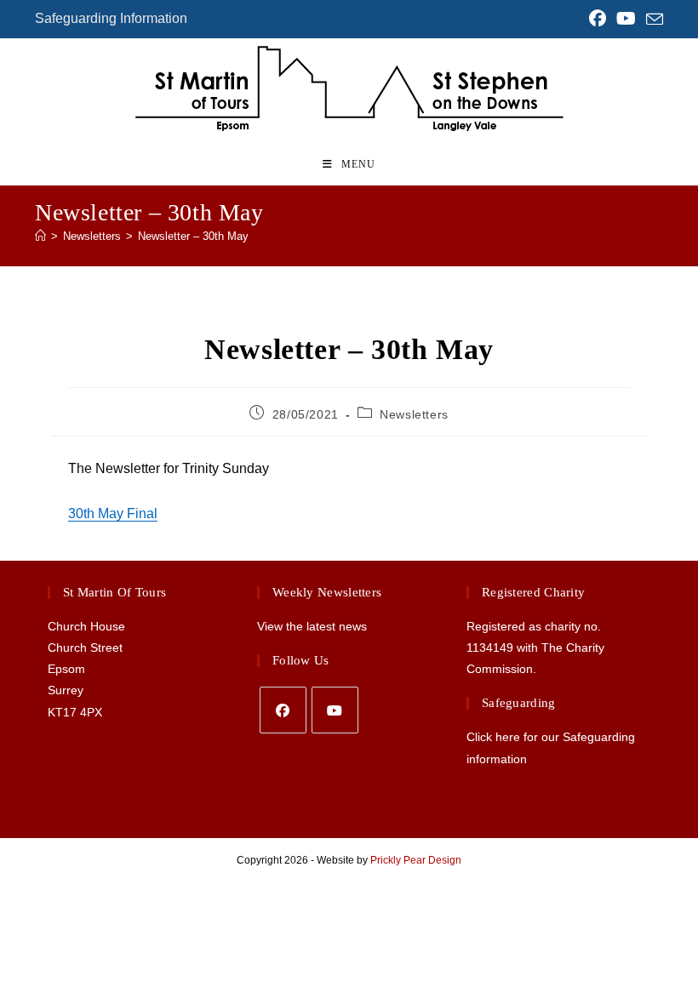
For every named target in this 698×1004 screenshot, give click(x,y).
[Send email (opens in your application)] (652, 19)
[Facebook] (283, 710)
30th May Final (112, 513)
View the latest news (312, 626)
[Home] (40, 236)
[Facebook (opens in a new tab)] (597, 18)
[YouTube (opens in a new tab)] (626, 18)
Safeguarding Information (111, 18)
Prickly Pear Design (415, 860)
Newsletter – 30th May (193, 236)
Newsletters (414, 414)
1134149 (489, 647)
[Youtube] (335, 710)
